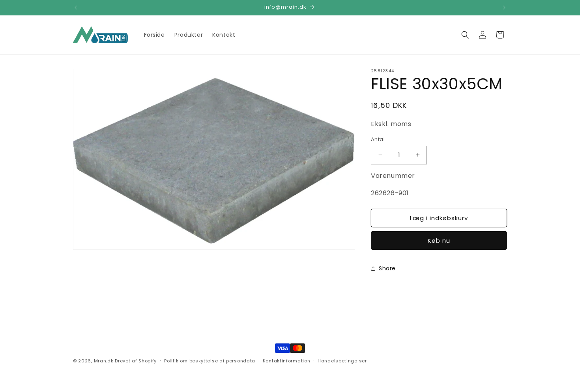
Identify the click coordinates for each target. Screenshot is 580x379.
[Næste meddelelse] (504, 7)
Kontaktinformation (287, 360)
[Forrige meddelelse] (75, 7)
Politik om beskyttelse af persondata (209, 360)
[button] (465, 34)
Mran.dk (104, 361)
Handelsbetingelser (342, 360)
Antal (378, 139)
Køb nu (439, 240)
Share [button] (387, 268)
